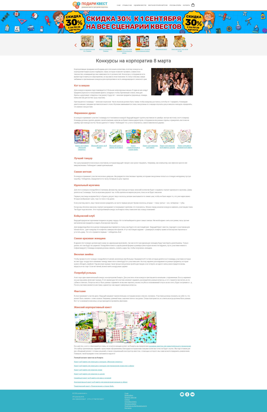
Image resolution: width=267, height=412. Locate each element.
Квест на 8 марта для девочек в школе (89, 374)
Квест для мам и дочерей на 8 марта (184, 147)
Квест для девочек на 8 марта (150, 147)
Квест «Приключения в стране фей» (133, 148)
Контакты (186, 5)
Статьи (127, 399)
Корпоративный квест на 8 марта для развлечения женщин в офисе (100, 382)
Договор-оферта (130, 404)
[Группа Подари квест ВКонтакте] (192, 394)
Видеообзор (129, 395)
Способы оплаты (175, 5)
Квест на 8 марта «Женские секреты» (81, 148)
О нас (119, 5)
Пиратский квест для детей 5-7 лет (180, 50)
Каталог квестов (130, 397)
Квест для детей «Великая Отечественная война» (124, 51)
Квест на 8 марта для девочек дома (88, 370)
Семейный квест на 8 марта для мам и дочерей (92, 378)
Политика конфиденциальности (136, 406)
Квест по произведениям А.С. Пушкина (87, 50)
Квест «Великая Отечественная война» (142, 50)
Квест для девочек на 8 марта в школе (167, 147)
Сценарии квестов (140, 5)
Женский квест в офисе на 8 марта (116, 147)
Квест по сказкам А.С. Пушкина (105, 50)
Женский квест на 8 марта (99, 147)
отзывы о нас (127, 5)
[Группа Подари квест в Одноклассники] (187, 394)
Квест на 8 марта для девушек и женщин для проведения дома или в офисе (104, 366)
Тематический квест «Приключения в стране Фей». (94, 386)
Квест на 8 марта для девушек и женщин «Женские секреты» (98, 362)
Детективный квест (161, 49)
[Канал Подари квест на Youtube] (182, 394)
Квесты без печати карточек (158, 5)
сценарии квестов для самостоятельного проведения (170, 346)
